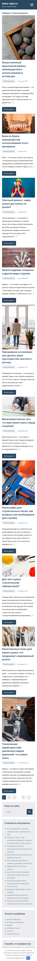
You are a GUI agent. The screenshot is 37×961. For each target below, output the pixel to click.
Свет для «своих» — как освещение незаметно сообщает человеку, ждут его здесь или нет (19, 840)
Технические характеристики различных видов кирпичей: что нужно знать (15, 750)
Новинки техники (13, 928)
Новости (10, 931)
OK (28, 958)
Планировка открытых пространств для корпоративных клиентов (19, 849)
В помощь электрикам (15, 922)
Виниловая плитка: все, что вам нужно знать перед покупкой (18, 422)
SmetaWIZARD (12, 886)
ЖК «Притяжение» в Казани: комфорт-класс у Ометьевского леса (19, 831)
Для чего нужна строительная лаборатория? (11, 583)
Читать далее (8, 109)
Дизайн (10, 925)
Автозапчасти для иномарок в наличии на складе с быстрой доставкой (18, 875)
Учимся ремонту (8, 81)
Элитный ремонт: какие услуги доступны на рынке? (16, 203)
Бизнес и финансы (14, 919)
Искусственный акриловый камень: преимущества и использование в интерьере (14, 69)
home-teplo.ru (10, 3)
